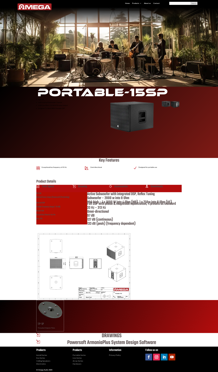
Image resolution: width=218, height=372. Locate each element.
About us (147, 3)
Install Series (41, 355)
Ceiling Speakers (43, 361)
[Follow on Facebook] (148, 357)
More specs (45, 228)
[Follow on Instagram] (156, 357)
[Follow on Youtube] (171, 357)
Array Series (78, 361)
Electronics (41, 364)
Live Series (77, 358)
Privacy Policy (115, 355)
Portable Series (79, 355)
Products (135, 3)
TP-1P (41, 324)
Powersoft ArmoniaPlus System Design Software (111, 343)
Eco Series (40, 358)
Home (127, 3)
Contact (156, 3)
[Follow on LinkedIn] (164, 357)
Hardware (77, 364)
